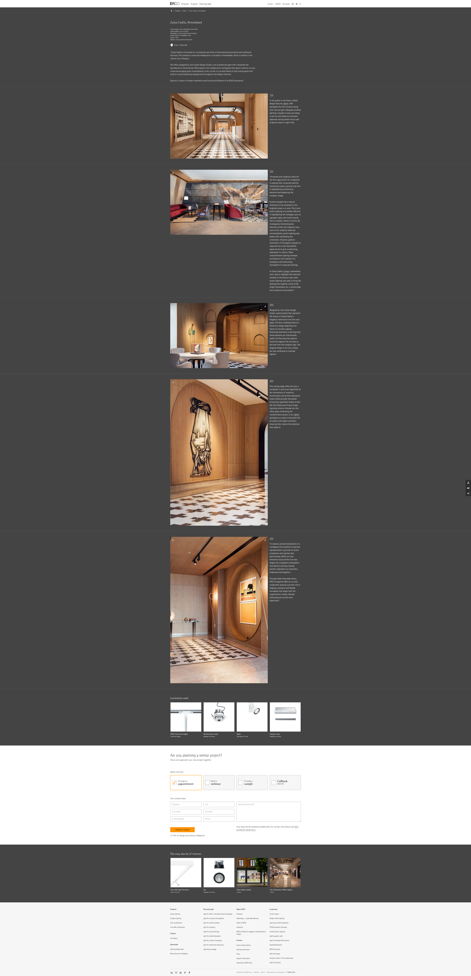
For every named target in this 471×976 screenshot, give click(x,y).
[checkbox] (186, 782)
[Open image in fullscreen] (219, 126)
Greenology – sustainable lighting (247, 918)
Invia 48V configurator (177, 927)
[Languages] (296, 4)
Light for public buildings (211, 923)
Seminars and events (243, 950)
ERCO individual (275, 949)
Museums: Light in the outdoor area (281, 958)
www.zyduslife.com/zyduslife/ (184, 40)
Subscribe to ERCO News (244, 963)
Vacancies (239, 927)
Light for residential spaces (212, 936)
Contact (270, 4)
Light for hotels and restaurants (213, 945)
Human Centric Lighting (277, 932)
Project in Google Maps (180, 45)
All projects (174, 938)
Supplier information (243, 958)
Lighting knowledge (209, 949)
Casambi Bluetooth (276, 945)
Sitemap (256, 972)
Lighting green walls (276, 936)
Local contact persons (243, 945)
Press (238, 954)
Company (239, 914)
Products (185, 4)
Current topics (274, 914)
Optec (285, 103)
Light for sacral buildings (211, 932)
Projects (194, 4)
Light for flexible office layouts (279, 940)
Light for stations (275, 963)
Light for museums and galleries (213, 918)
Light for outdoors (209, 927)
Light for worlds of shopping (212, 940)
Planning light (205, 4)
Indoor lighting (175, 914)
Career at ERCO (241, 923)
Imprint (262, 972)
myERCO (278, 4)
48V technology (275, 954)
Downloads (286, 4)
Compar (286, 271)
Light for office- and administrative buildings (217, 914)
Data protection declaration (276, 972)
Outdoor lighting (175, 918)
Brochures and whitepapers (179, 954)
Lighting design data (177, 949)
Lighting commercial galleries (279, 923)
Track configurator (176, 923)
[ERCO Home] (174, 3)
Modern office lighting (277, 918)
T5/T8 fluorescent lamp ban (278, 927)
